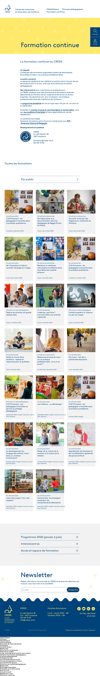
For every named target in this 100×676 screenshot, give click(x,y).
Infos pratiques (5, 642)
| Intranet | (85, 630)
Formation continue (56, 12)
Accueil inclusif (5, 672)
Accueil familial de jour (8, 663)
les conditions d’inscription (35, 112)
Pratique (3, 639)
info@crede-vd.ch (27, 620)
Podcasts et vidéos (7, 652)
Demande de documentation (11, 644)
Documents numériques (9, 650)
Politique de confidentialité (73, 630)
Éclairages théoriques (8, 667)
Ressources (4, 648)
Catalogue (4, 645)
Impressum (92, 630)
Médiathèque (53, 9)
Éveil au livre (4, 670)
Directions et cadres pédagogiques (13, 664)
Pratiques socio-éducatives (10, 669)
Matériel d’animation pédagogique (13, 655)
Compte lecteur (6, 647)
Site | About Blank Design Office (37, 630)
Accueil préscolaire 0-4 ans (10, 659)
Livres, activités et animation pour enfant (15, 653)
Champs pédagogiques (72, 9)
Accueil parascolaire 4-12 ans (11, 661)
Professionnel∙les (6, 658)
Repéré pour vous (6, 673)
